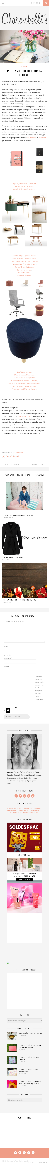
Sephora (16, 808)
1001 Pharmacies (35, 808)
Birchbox (10, 808)
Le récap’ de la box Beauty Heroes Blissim (28, 1070)
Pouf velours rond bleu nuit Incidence (24, 389)
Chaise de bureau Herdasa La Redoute (24, 380)
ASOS (27, 810)
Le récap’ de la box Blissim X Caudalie (29, 1058)
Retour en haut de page (36, 1163)
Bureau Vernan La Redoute (24, 267)
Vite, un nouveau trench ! (12, 558)
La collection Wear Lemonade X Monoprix (18, 515)
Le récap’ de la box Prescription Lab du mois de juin (30, 1046)
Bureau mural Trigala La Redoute (24, 264)
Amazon (13, 812)
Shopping (24, 67)
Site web (6, 667)
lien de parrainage (24, 416)
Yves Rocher (24, 808)
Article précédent (11, 464)
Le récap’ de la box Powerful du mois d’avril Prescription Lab (30, 1082)
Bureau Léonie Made (24, 270)
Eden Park (34, 812)
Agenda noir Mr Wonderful (24, 186)
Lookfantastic (11, 810)
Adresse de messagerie (8, 656)
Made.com (42, 137)
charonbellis (19, 452)
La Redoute (31, 137)
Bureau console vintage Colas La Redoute (24, 261)
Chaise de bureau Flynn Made (24, 375)
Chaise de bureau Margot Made (24, 378)
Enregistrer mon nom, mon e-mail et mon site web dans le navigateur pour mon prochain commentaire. (39, 687)
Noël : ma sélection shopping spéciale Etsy (19, 600)
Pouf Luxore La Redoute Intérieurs (24, 386)
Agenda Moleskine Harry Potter (24, 189)
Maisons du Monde (23, 812)
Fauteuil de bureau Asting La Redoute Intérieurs (24, 383)
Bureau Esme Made (24, 273)
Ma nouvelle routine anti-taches (30, 1033)
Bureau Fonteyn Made (24, 275)
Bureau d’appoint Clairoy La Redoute (24, 258)
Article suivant (38, 464)
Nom (6, 647)
